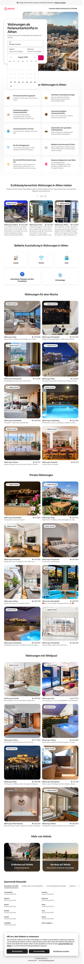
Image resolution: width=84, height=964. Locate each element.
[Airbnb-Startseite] (9, 8)
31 (11, 86)
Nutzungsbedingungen (46, 960)
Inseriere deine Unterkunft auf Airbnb (63, 8)
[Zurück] (37, 196)
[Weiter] (45, 196)
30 (35, 82)
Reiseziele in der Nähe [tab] (11, 886)
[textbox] (16, 51)
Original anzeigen (60, 3)
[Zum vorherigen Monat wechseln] (11, 57)
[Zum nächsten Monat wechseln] (34, 57)
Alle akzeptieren (17, 951)
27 (23, 82)
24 (11, 82)
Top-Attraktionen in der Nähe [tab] (56, 886)
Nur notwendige (39, 951)
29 (31, 82)
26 (19, 82)
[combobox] (25, 44)
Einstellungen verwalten (61, 951)
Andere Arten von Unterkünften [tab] (32, 886)
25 (15, 82)
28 (27, 82)
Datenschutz (32, 960)
